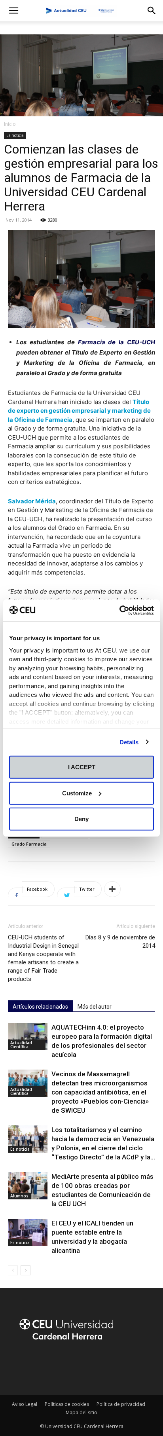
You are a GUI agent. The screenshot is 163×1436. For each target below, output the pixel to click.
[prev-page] (13, 1270)
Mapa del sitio (81, 1412)
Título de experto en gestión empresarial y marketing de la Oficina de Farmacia (79, 410)
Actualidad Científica (21, 1044)
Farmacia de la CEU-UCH (116, 342)
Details (129, 741)
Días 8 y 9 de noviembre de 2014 (120, 941)
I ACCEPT (81, 767)
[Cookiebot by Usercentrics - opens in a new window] (119, 610)
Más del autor (95, 1006)
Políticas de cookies (67, 1404)
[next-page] (25, 1270)
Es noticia (15, 135)
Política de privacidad (121, 1404)
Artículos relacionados (40, 1006)
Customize (77, 792)
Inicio (10, 124)
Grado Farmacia (29, 844)
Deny (81, 819)
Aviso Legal (24, 1404)
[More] (112, 889)
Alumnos (19, 1196)
